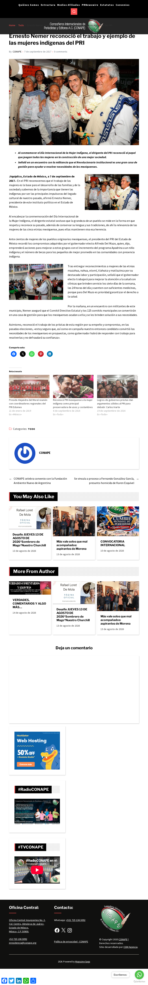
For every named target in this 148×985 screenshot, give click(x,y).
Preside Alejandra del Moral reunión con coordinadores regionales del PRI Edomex (28, 403)
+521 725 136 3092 (75, 920)
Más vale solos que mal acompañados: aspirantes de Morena (71, 545)
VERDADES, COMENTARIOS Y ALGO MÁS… (29, 603)
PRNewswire (90, 4)
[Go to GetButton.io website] (139, 981)
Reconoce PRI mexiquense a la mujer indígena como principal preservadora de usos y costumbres (73, 403)
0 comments (60, 51)
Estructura (48, 4)
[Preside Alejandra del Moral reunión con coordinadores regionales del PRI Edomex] (29, 386)
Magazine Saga (82, 961)
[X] (63, 930)
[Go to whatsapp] (139, 974)
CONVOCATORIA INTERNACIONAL (113, 543)
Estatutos (107, 4)
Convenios (123, 4)
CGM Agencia (130, 947)
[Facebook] (57, 930)
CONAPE (17, 51)
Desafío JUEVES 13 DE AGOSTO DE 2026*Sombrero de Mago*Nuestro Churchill (29, 540)
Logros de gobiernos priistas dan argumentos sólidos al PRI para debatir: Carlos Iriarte (115, 403)
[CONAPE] (24, 453)
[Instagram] (70, 930)
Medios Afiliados (68, 4)
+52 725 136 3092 (18, 939)
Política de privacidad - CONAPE (71, 941)
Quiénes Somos (28, 4)
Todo (31, 429)
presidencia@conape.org (22, 942)
